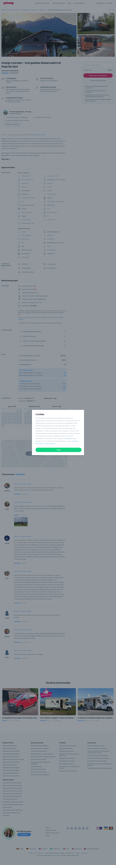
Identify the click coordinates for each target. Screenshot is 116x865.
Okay (58, 450)
